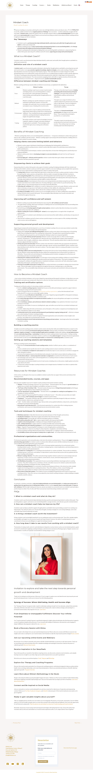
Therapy (28, 5)
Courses (41, 5)
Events (75, 5)
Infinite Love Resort (67, 5)
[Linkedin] (23, 764)
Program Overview (30, 669)
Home (21, 5)
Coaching (34, 5)
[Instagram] (18, 764)
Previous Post (16, 723)
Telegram (44, 658)
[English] (80, 5)
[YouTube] (13, 764)
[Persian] (89, 2)
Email (39, 658)
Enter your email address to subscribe (45, 749)
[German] (87, 2)
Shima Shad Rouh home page (70, 747)
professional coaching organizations (48, 291)
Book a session (75, 633)
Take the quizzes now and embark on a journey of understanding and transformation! (51, 704)
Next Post (78, 723)
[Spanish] (91, 2)
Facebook (32, 691)
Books (49, 5)
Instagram (38, 691)
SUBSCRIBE (43, 761)
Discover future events (29, 645)
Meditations (56, 5)
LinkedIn (45, 691)
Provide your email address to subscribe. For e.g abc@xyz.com (46, 757)
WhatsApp (51, 658)
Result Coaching (18, 25)
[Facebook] (8, 764)
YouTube (27, 691)
